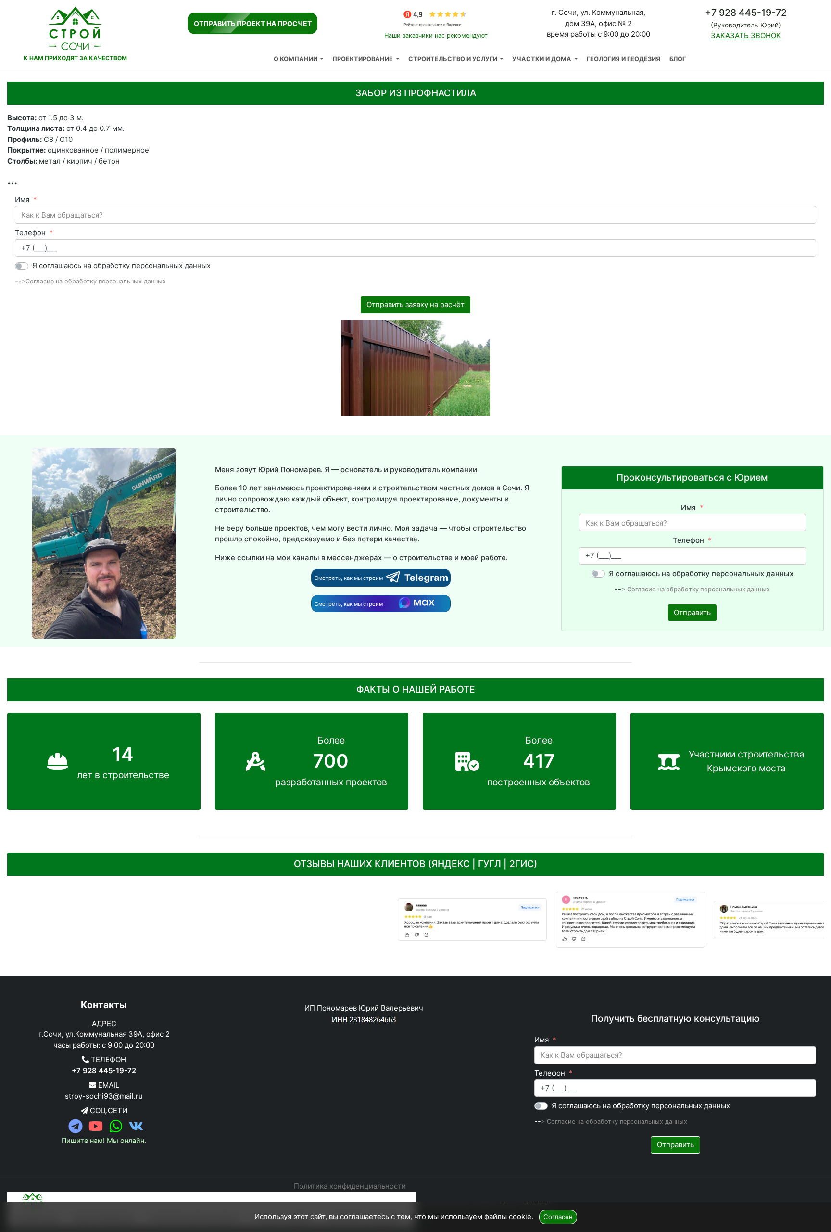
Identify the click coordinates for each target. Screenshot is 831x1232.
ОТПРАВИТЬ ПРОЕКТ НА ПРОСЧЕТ (253, 23)
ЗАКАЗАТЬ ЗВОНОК (746, 35)
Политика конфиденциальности (350, 1186)
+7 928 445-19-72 (104, 1070)
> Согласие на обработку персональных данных (695, 589)
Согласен (558, 1216)
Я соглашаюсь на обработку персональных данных (121, 265)
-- (18, 281)
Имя (22, 199)
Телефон (30, 232)
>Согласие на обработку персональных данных (94, 281)
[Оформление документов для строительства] (430, 919)
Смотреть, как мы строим (349, 578)
